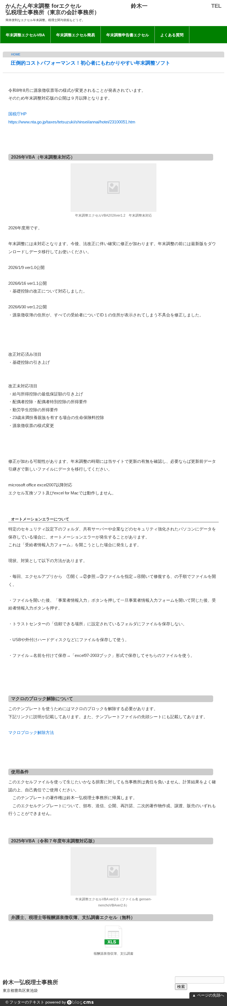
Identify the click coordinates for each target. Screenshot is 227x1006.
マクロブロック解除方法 (31, 732)
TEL (216, 6)
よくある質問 (172, 35)
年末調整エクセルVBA (25, 35)
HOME (15, 54)
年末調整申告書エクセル (127, 35)
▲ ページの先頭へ (208, 995)
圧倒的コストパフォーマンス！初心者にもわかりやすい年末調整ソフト (90, 63)
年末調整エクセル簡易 (75, 35)
